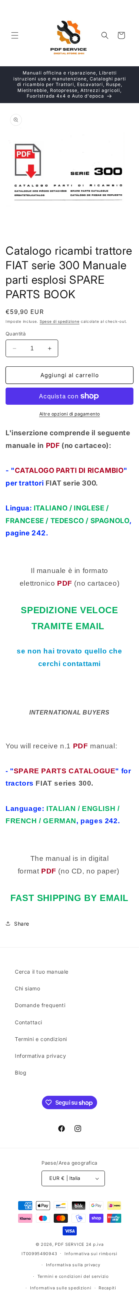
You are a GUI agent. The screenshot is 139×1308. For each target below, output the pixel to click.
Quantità (16, 334)
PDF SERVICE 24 (73, 1244)
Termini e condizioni (41, 1039)
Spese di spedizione (59, 321)
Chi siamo (27, 988)
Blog (20, 1072)
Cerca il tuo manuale (42, 971)
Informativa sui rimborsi (91, 1253)
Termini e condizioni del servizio (73, 1276)
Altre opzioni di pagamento (69, 414)
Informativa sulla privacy (73, 1264)
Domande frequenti (40, 1005)
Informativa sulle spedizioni (61, 1288)
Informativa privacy (40, 1056)
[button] (15, 35)
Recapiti (107, 1288)
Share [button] (21, 923)
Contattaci (28, 1022)
